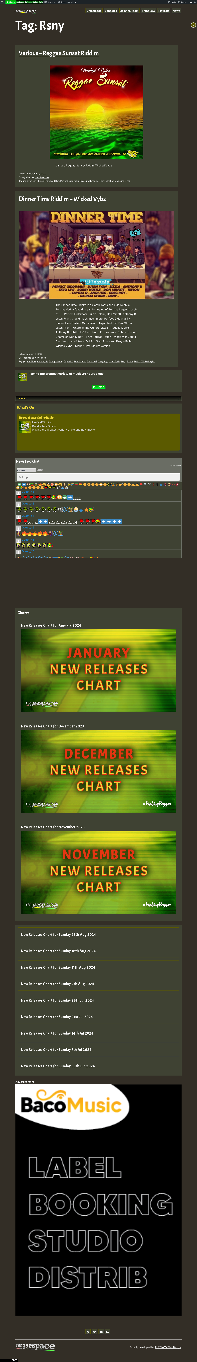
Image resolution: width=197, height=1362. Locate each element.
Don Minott (80, 361)
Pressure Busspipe (89, 181)
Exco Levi (32, 181)
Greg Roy (102, 361)
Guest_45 (28, 491)
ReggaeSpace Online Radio (36, 418)
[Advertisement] (95, 581)
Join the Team (129, 10)
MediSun (54, 181)
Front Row (148, 10)
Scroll (178, 465)
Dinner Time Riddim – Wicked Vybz (62, 199)
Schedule (111, 10)
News (176, 10)
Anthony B (42, 361)
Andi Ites (31, 361)
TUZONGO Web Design (168, 1347)
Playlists (163, 10)
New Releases (42, 177)
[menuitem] (2, 2)
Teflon (137, 361)
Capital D (68, 361)
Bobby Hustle (55, 361)
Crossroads (94, 10)
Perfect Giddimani (69, 181)
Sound (172, 465)
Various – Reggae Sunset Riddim (59, 53)
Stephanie (111, 181)
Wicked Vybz (123, 181)
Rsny (102, 181)
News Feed (40, 357)
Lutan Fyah (43, 181)
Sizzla (130, 361)
